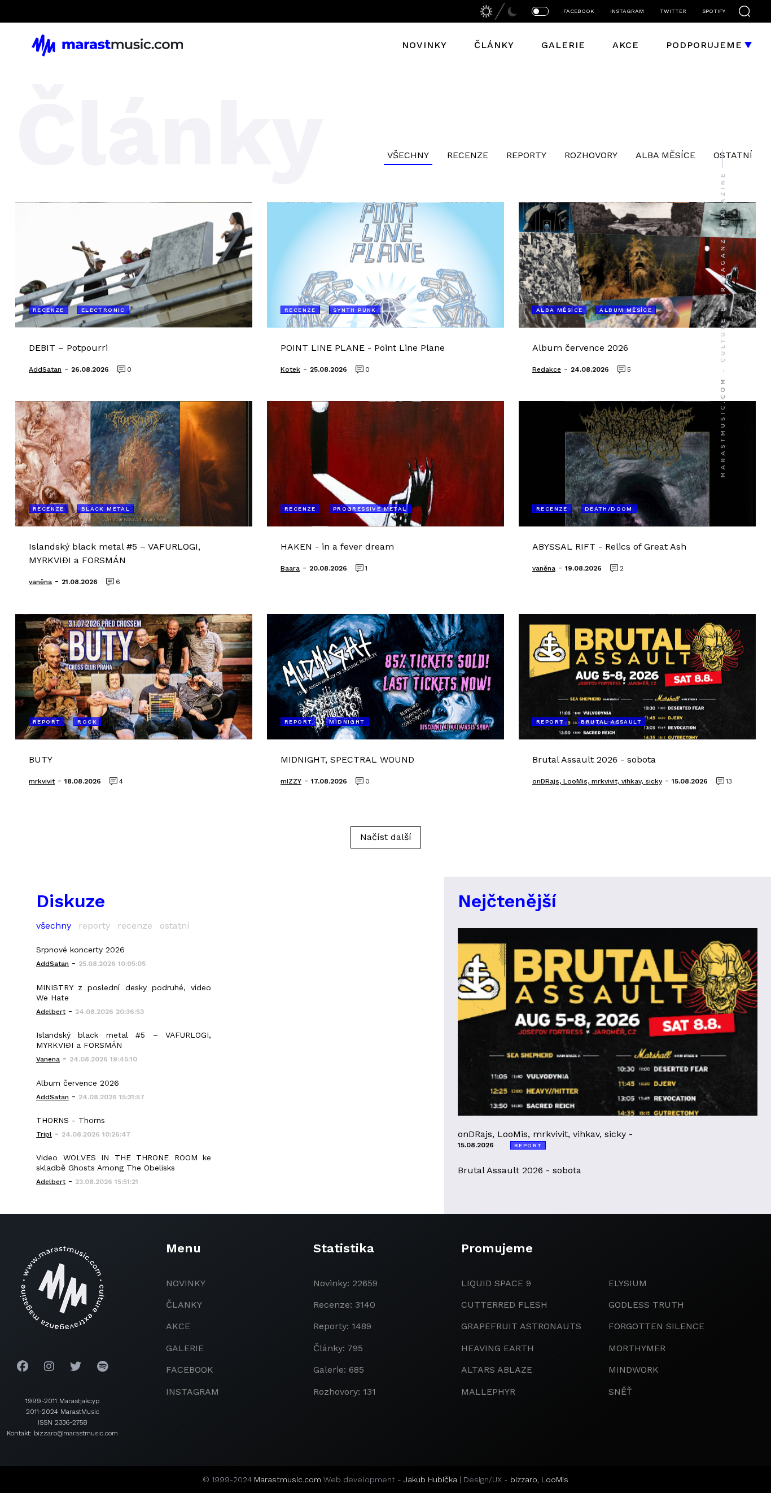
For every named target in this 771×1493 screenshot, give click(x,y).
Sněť (620, 1391)
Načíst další (385, 837)
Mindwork (633, 1369)
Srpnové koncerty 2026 (80, 949)
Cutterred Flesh (504, 1304)
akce (178, 1326)
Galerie (563, 45)
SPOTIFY (713, 11)
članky (184, 1304)
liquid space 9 (496, 1283)
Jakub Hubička (430, 1479)
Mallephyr (488, 1391)
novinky (185, 1283)
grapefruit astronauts (521, 1326)
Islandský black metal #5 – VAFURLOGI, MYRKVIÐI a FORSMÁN (123, 1040)
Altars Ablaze (496, 1369)
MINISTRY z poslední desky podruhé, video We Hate (123, 992)
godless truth (646, 1304)
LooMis (554, 1479)
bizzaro (523, 1479)
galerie (185, 1348)
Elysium (627, 1283)
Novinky (424, 45)
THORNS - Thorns (70, 1120)
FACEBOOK (578, 11)
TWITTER (673, 11)
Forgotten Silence (656, 1326)
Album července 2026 (77, 1082)
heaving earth (497, 1348)
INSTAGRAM (627, 11)
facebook (189, 1369)
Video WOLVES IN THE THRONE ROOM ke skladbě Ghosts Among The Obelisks (123, 1162)
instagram (192, 1391)
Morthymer (636, 1348)
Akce (625, 45)
